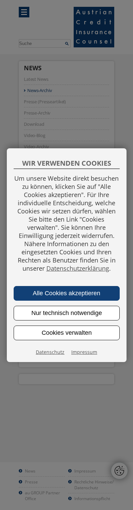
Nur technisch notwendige (66, 313)
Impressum (84, 352)
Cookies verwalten (67, 332)
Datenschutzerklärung (77, 268)
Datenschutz (50, 352)
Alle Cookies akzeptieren (66, 293)
